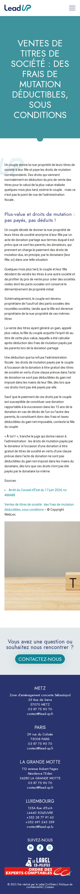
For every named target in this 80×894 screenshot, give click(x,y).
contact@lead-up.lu (40, 826)
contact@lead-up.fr (40, 713)
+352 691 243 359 (40, 822)
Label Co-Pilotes (47, 884)
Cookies (49, 887)
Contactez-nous (40, 659)
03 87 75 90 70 (40, 709)
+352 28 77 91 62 (40, 817)
